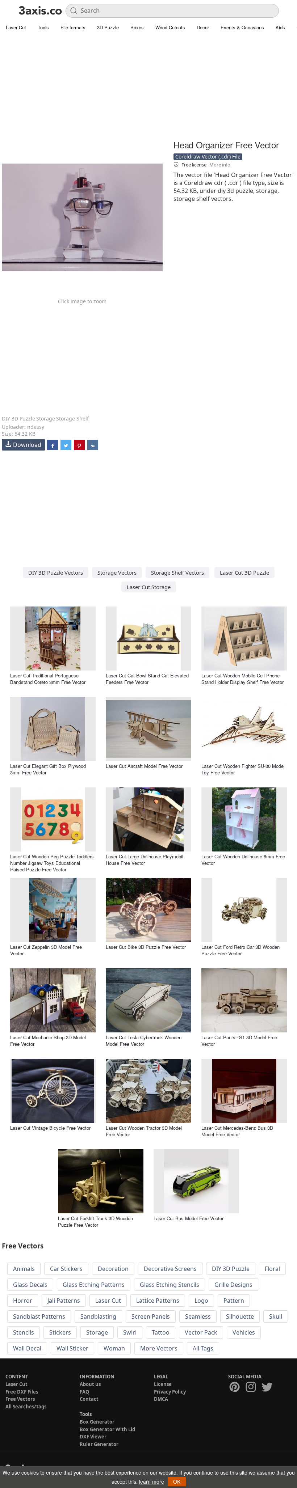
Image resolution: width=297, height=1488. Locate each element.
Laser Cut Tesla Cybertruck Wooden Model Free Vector (143, 1040)
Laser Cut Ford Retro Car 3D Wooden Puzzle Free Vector (240, 950)
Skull (275, 1316)
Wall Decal (27, 1348)
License (163, 1384)
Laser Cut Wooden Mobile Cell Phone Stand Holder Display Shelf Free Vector (242, 678)
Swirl (130, 1332)
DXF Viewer (93, 1436)
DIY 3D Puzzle (18, 418)
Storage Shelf (72, 418)
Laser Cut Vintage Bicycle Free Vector (50, 1127)
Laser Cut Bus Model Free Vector (188, 1218)
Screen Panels (150, 1316)
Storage (45, 418)
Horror (22, 1301)
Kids (280, 27)
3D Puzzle (108, 27)
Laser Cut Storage (149, 587)
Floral (272, 1269)
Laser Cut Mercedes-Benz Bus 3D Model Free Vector (237, 1131)
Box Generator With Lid (107, 1429)
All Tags (203, 1348)
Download (27, 445)
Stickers (60, 1332)
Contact (89, 1399)
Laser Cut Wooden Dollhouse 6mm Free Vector (243, 859)
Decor (203, 27)
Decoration (113, 1269)
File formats (72, 27)
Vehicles (244, 1332)
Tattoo (161, 1332)
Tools (43, 27)
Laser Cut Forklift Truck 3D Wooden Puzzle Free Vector (95, 1221)
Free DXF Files (21, 1391)
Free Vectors (20, 1399)
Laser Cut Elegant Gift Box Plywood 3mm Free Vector (48, 769)
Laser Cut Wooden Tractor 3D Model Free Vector (144, 1131)
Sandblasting (98, 1316)
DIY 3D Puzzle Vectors (55, 572)
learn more (151, 1481)
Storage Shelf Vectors (177, 572)
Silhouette (240, 1316)
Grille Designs (233, 1285)
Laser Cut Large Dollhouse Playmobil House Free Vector (144, 859)
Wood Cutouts (170, 27)
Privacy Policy (170, 1391)
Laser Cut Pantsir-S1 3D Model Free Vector (239, 1040)
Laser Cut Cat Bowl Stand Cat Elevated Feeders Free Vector (147, 678)
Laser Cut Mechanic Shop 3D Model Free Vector (48, 1040)
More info (219, 164)
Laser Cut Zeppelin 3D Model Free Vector (46, 950)
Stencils (23, 1332)
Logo (201, 1301)
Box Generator (97, 1422)
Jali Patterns (63, 1301)
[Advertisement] (148, 87)
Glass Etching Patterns (94, 1285)
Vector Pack (201, 1332)
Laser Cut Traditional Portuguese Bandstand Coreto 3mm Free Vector (47, 678)
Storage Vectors (117, 572)
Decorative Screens (170, 1269)
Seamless (198, 1316)
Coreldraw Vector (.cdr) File (207, 156)
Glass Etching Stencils (169, 1285)
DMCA (161, 1399)
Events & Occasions (242, 27)
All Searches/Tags (25, 1406)
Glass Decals (30, 1285)
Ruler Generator (99, 1444)
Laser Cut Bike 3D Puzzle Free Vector (146, 946)
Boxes (137, 27)
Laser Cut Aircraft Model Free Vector (144, 765)
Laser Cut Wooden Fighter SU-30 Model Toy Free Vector (243, 769)
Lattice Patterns (157, 1301)
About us (90, 1384)
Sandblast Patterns (39, 1316)
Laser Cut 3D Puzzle (244, 572)
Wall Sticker (72, 1348)
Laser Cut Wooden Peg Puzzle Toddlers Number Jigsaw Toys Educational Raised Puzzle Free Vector (52, 863)
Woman (114, 1348)
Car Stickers (66, 1269)
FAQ (84, 1391)
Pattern (233, 1301)
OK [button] (176, 1481)
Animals (24, 1269)
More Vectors (158, 1348)
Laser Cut (16, 27)
